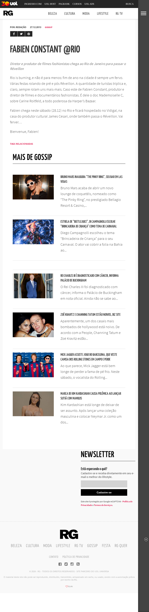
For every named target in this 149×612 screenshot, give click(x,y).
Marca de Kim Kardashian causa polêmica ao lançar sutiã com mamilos (91, 396)
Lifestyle (102, 13)
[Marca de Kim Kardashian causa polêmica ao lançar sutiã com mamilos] (33, 415)
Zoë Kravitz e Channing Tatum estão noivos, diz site (90, 314)
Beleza (52, 13)
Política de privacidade (76, 557)
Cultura (69, 13)
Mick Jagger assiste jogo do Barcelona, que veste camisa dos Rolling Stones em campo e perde (89, 357)
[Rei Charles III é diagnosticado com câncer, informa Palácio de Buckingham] (33, 297)
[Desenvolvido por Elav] (69, 587)
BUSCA (130, 4)
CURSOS (77, 4)
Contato (53, 557)
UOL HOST (50, 4)
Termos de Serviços (103, 505)
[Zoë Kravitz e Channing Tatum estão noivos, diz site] (33, 336)
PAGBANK (64, 4)
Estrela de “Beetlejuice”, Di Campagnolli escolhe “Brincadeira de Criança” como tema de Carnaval (89, 224)
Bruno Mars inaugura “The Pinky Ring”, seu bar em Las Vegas (91, 179)
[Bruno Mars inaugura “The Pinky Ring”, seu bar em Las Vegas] (33, 198)
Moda (86, 13)
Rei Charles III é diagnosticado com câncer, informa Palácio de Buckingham (90, 278)
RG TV (119, 13)
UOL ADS (89, 4)
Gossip (48, 27)
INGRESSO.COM (33, 4)
